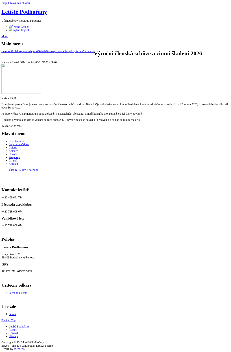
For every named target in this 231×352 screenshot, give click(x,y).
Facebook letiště (18, 292)
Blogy (22, 169)
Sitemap (13, 336)
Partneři (80, 51)
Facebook (32, 169)
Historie (59, 51)
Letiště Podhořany (24, 11)
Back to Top (8, 320)
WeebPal (19, 348)
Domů (12, 314)
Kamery (50, 51)
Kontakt (89, 51)
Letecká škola (9, 51)
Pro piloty (70, 51)
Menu (4, 36)
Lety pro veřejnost (27, 51)
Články (13, 169)
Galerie (42, 51)
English (25, 30)
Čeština (24, 26)
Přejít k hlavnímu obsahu (15, 3)
